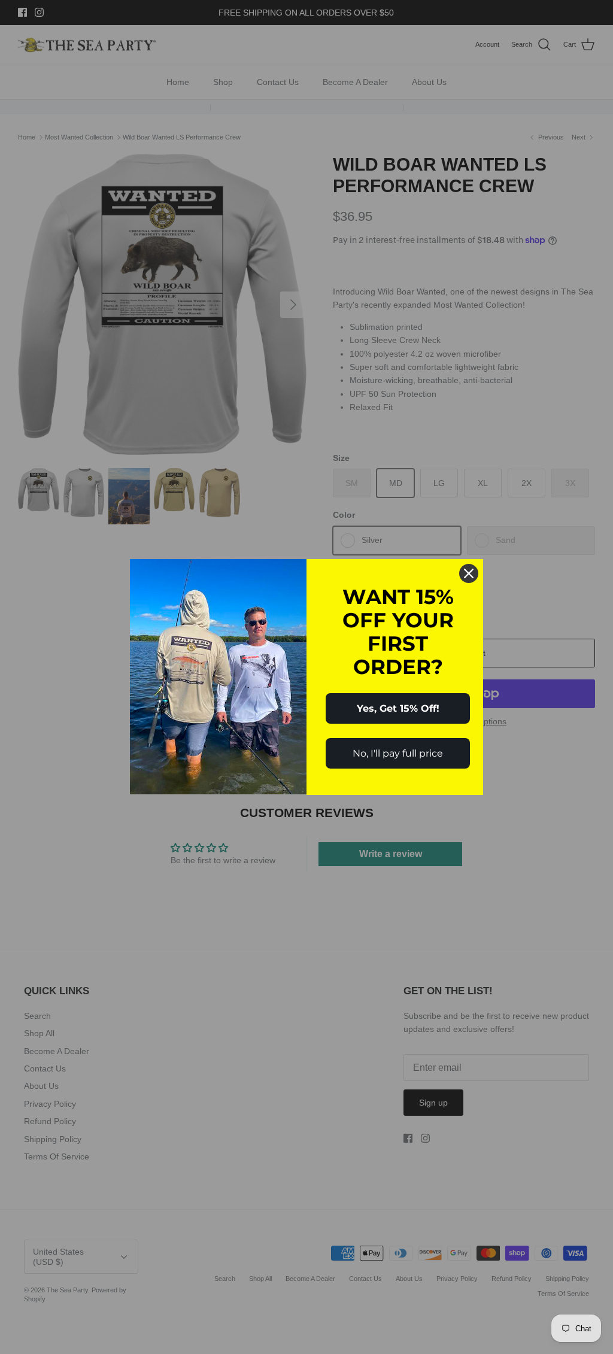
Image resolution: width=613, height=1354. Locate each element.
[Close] (468, 573)
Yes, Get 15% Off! (398, 708)
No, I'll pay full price (398, 753)
